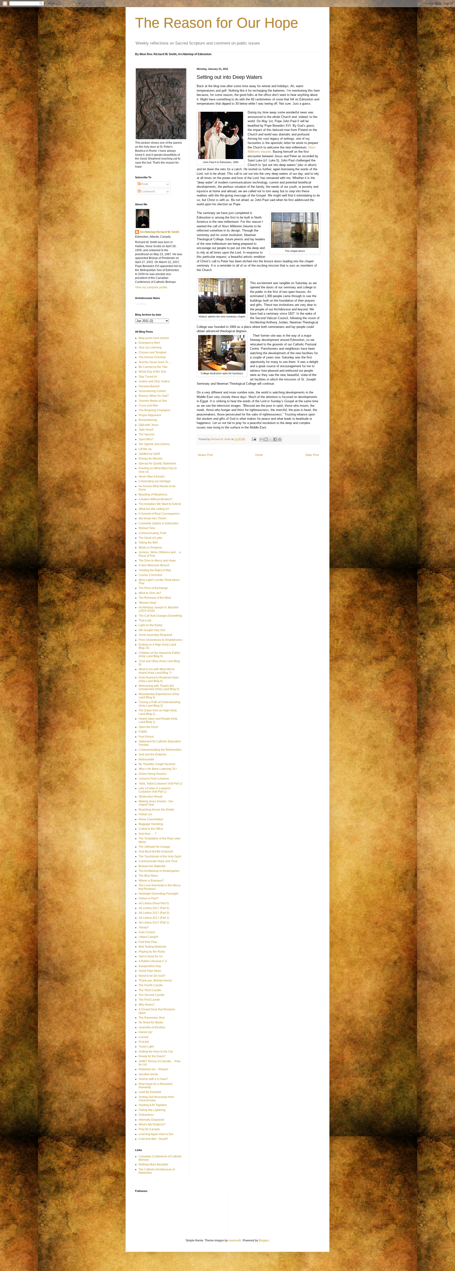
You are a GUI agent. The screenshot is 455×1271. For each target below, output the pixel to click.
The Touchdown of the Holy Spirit (160, 856)
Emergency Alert (149, 342)
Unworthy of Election (152, 1027)
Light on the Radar (151, 625)
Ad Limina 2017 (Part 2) (154, 917)
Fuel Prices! (146, 736)
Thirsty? (144, 927)
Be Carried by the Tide (153, 367)
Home (259, 455)
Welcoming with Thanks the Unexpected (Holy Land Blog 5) (159, 687)
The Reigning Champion (154, 410)
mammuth (234, 1240)
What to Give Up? (150, 593)
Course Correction (150, 575)
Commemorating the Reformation (160, 749)
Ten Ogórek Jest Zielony (154, 444)
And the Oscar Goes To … (155, 362)
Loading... (141, 304)
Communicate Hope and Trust (158, 861)
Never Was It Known (152, 476)
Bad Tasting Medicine (152, 946)
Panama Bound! (149, 386)
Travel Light (146, 1046)
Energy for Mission (151, 458)
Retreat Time (147, 528)
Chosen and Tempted (152, 352)
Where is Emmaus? (151, 880)
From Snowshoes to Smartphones (160, 640)
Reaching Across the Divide (156, 809)
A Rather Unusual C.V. (153, 961)
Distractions (146, 1114)
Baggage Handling (151, 824)
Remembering (148, 420)
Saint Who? (146, 439)
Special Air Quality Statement (157, 463)
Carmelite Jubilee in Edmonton (158, 523)
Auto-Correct (147, 932)
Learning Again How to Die (156, 1134)
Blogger (264, 1240)
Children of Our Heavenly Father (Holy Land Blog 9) (159, 654)
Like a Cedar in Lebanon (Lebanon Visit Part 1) (155, 790)
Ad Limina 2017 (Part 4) (154, 908)
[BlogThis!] (266, 439)
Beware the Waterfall (152, 866)
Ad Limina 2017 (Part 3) (154, 912)
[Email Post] (254, 439)
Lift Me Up (145, 449)
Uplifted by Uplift (149, 453)
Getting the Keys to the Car (156, 1051)
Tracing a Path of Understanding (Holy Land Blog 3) (159, 703)
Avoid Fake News (150, 970)
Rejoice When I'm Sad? (154, 395)
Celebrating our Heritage (155, 481)
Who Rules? (147, 1004)
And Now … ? (147, 833)
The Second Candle (151, 995)
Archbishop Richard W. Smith (159, 232)
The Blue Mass (148, 875)
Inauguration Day (150, 966)
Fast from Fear (148, 942)
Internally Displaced (151, 1119)
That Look (145, 620)
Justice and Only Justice (154, 381)
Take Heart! (146, 429)
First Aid (144, 1042)
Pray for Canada (149, 1129)
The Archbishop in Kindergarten (159, 871)
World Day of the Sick (152, 371)
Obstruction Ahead (150, 796)
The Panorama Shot (151, 1017)
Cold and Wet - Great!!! (153, 1139)
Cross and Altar (148, 405)
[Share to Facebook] (275, 439)
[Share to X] (270, 439)
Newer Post (205, 455)
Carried (143, 1037)
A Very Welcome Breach (154, 565)
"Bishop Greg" (148, 602)
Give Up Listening (150, 347)
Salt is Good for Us (151, 956)
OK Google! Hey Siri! (152, 630)
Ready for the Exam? (152, 1056)
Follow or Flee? (149, 898)
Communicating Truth (152, 533)
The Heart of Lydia (150, 538)
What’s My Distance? (152, 1124)
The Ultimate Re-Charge (154, 846)
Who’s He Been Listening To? (158, 769)
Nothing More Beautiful (153, 1164)
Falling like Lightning (152, 1110)
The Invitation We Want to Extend (160, 504)
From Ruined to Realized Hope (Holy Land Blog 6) (159, 679)
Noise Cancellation (151, 819)
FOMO (143, 731)
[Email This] (261, 439)
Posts (144, 184)
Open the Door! (148, 727)
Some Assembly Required (155, 635)
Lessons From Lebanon (154, 778)
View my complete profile (151, 287)
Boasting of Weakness (153, 494)
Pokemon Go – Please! (153, 1069)
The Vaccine (147, 434)
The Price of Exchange (153, 588)
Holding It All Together (153, 1105)
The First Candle (149, 999)
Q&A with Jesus (149, 425)
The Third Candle (150, 990)
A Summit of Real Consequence (159, 513)
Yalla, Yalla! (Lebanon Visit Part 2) (160, 783)
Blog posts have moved (154, 338)
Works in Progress (150, 547)
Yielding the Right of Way (155, 570)
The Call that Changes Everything (160, 615)
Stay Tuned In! (148, 376)
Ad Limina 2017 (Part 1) (154, 922)
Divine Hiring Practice (153, 774)
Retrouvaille (146, 759)
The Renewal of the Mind (155, 597)
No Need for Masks (151, 1022)
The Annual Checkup (152, 357)
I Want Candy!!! (148, 937)
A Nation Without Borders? (156, 499)
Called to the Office (151, 828)
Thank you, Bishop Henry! (155, 980)
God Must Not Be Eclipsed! (156, 851)
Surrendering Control (152, 391)
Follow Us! (145, 814)
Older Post (312, 455)
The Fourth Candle (151, 985)
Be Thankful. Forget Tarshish (157, 764)
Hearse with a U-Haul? (153, 1079)
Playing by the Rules (152, 951)
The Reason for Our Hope (216, 23)
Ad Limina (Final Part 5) (154, 903)
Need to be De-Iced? (152, 975)
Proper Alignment (150, 415)
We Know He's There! (152, 518)
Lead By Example (150, 1092)
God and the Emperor (152, 754)
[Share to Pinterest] (279, 439)
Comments (148, 191)
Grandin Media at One (153, 400)
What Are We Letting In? (154, 509)
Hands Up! (145, 1032)
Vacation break (148, 1074)
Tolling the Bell (148, 542)
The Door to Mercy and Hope (157, 560)
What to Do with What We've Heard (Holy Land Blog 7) (157, 671)
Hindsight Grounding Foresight (158, 893)
